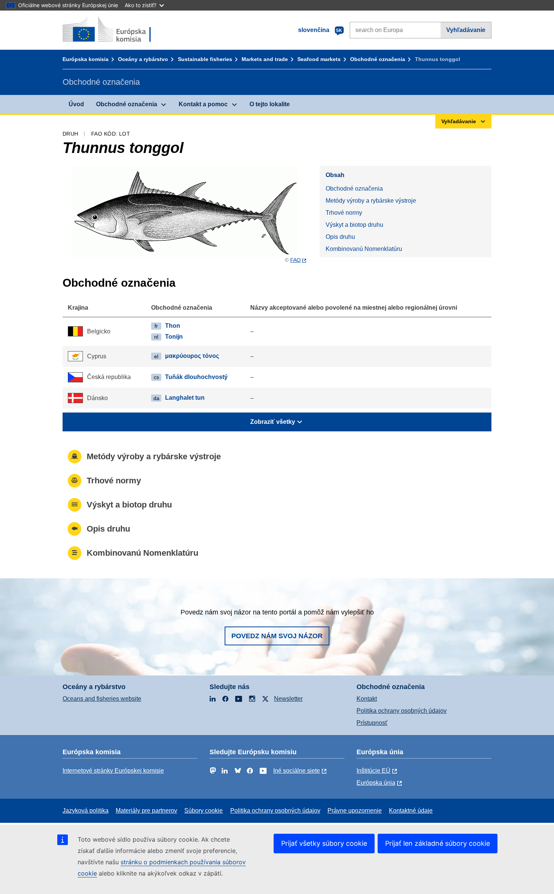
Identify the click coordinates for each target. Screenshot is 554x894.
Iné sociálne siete (296, 770)
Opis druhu (340, 237)
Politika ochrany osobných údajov (402, 711)
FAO (295, 260)
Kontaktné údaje (411, 810)
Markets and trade (265, 59)
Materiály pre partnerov (146, 810)
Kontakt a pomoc (203, 104)
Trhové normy (344, 212)
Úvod (76, 104)
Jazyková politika (86, 810)
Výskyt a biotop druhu (354, 225)
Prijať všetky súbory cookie (324, 843)
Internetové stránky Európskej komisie (113, 770)
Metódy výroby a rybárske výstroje (371, 200)
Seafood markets (319, 59)
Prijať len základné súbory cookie (437, 843)
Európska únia (376, 782)
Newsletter (288, 698)
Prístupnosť (372, 723)
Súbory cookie (203, 810)
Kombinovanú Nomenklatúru (364, 249)
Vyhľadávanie (465, 30)
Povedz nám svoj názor (277, 636)
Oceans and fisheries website (102, 698)
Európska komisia (86, 59)
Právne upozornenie (355, 810)
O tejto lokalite (269, 104)
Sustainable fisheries (205, 59)
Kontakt (367, 698)
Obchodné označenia (377, 59)
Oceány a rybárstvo (143, 59)
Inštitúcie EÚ (373, 770)
